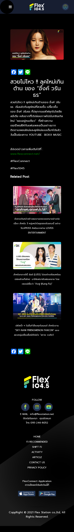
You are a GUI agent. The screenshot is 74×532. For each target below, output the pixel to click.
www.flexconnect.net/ (25, 154)
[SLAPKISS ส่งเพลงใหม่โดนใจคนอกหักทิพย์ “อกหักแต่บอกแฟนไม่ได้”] (37, 200)
